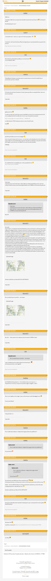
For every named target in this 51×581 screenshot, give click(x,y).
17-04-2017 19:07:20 (10, 515)
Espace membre (44, 1)
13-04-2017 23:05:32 (10, 457)
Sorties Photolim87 (14, 6)
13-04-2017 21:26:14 (10, 425)
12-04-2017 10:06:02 (10, 105)
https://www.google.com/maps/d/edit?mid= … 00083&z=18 (17, 118)
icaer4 (25, 33)
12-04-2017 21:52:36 (10, 175)
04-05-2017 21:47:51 (10, 531)
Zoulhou (25, 378)
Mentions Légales (25, 576)
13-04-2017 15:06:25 (10, 290)
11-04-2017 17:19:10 (9, 10)
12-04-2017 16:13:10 (9, 156)
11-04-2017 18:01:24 (10, 30)
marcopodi (25, 534)
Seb (25, 55)
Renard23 (25, 88)
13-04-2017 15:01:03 (10, 220)
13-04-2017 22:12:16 (9, 437)
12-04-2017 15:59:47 (10, 130)
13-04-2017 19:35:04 (10, 389)
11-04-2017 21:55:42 (10, 85)
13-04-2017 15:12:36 (9, 348)
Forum (37, 1)
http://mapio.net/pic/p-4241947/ (12, 164)
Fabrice (25, 74)
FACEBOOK (29, 568)
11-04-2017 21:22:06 (10, 71)
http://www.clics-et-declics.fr (11, 65)
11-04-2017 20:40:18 (10, 52)
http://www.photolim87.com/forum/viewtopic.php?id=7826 (28, 524)
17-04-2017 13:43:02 (10, 496)
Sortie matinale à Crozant (24, 6)
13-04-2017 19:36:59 (10, 407)
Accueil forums (7, 6)
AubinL (25, 13)
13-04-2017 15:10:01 (10, 331)
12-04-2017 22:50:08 (10, 196)
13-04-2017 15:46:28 (10, 375)
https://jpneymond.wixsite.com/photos (13, 46)
